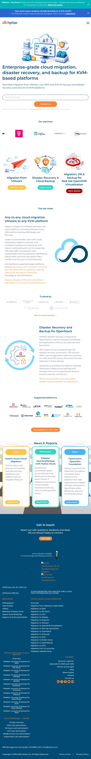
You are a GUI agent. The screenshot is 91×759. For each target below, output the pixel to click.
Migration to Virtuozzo (40, 634)
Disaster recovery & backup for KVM (16, 712)
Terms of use (65, 754)
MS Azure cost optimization (16, 728)
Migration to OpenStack (41, 631)
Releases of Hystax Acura (12, 611)
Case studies (7, 606)
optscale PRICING (10, 593)
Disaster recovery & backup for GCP (16, 671)
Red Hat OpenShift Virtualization (20, 270)
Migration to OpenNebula (42, 643)
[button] (88, 23)
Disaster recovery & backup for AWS (16, 662)
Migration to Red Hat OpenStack (45, 628)
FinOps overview (16, 722)
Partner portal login (65, 667)
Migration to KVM (38, 637)
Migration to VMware (40, 623)
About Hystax (68, 672)
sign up (22, 587)
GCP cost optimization (16, 731)
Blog (72, 670)
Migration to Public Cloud (41, 640)
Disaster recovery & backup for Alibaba (16, 676)
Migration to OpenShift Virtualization (46, 626)
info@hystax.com (50, 747)
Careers (70, 675)
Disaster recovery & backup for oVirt (16, 703)
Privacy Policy (36, 109)
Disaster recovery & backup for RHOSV (16, 680)
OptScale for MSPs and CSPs (62, 664)
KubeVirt (33, 267)
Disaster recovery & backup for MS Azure (16, 667)
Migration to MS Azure (40, 611)
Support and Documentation (14, 617)
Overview (35, 603)
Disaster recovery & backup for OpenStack (16, 698)
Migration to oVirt (38, 646)
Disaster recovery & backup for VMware (16, 694)
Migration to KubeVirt (40, 620)
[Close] (88, 4)
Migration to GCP (38, 614)
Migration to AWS (38, 609)
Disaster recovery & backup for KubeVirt (16, 685)
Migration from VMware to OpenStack (47, 606)
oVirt (26, 267)
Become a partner (66, 661)
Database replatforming (41, 651)
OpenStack (17, 267)
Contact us (69, 678)
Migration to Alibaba (39, 617)
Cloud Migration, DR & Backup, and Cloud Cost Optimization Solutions (51, 592)
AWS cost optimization (16, 725)
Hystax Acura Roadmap (12, 614)
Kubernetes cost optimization (16, 737)
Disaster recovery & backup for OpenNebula (16, 707)
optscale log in (10, 587)
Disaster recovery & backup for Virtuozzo (16, 689)
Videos (5, 609)
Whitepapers (8, 603)
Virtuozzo (42, 267)
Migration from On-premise (42, 648)
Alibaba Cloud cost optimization (16, 734)
